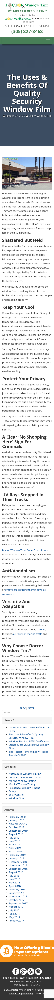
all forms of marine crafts (27, 634)
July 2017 (14, 910)
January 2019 (16, 858)
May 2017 (14, 917)
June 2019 (14, 841)
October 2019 (16, 827)
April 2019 (15, 848)
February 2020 (17, 816)
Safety (32, 115)
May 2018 (14, 882)
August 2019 (16, 834)
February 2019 (17, 855)
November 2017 (18, 896)
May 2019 (14, 844)
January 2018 (16, 893)
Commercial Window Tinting (25, 777)
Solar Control (16, 794)
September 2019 (18, 830)
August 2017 (16, 906)
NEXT (31, 708)
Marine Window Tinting (22, 780)
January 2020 (16, 820)
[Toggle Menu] (48, 41)
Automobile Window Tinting (25, 773)
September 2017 (18, 903)
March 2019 (15, 851)
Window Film (44, 115)
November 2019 (18, 823)
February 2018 (17, 889)
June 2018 (14, 879)
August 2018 (16, 872)
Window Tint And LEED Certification (29, 741)
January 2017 (16, 920)
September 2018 (18, 868)
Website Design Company (21, 993)
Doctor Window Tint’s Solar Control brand (26, 550)
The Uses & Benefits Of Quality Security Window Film (26, 736)
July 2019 (14, 837)
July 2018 (14, 875)
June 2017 (14, 913)
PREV (22, 708)
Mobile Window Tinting (22, 784)
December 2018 (18, 861)
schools (41, 629)
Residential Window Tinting (24, 787)
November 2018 (18, 865)
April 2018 (15, 886)
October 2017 (16, 900)
